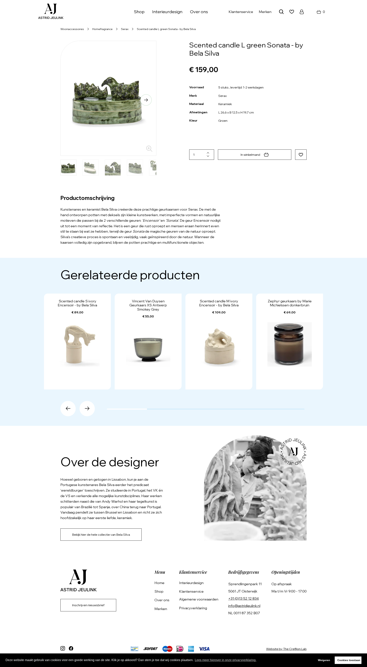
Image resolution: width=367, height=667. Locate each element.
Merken (265, 12)
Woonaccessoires (72, 29)
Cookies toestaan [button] (348, 660)
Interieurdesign (167, 11)
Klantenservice (241, 12)
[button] (70, 100)
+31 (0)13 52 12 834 (243, 598)
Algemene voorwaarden (198, 599)
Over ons (199, 11)
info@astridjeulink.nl (244, 606)
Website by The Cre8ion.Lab (286, 649)
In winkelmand (250, 155)
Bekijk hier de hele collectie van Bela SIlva (101, 534)
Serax (124, 29)
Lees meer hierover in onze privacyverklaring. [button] (225, 660)
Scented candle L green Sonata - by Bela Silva (166, 29)
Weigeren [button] (324, 660)
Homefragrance (102, 29)
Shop (158, 591)
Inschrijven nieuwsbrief (88, 605)
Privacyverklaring (193, 608)
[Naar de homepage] (50, 12)
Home (159, 583)
